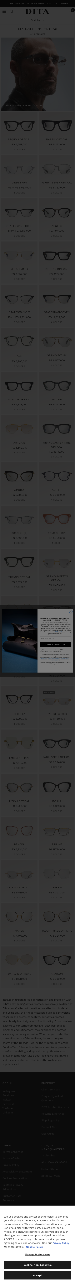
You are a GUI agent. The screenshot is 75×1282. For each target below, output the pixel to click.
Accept (37, 1275)
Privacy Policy (60, 1243)
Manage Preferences (37, 1254)
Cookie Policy (34, 1246)
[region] (37, 1244)
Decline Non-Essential (37, 1264)
